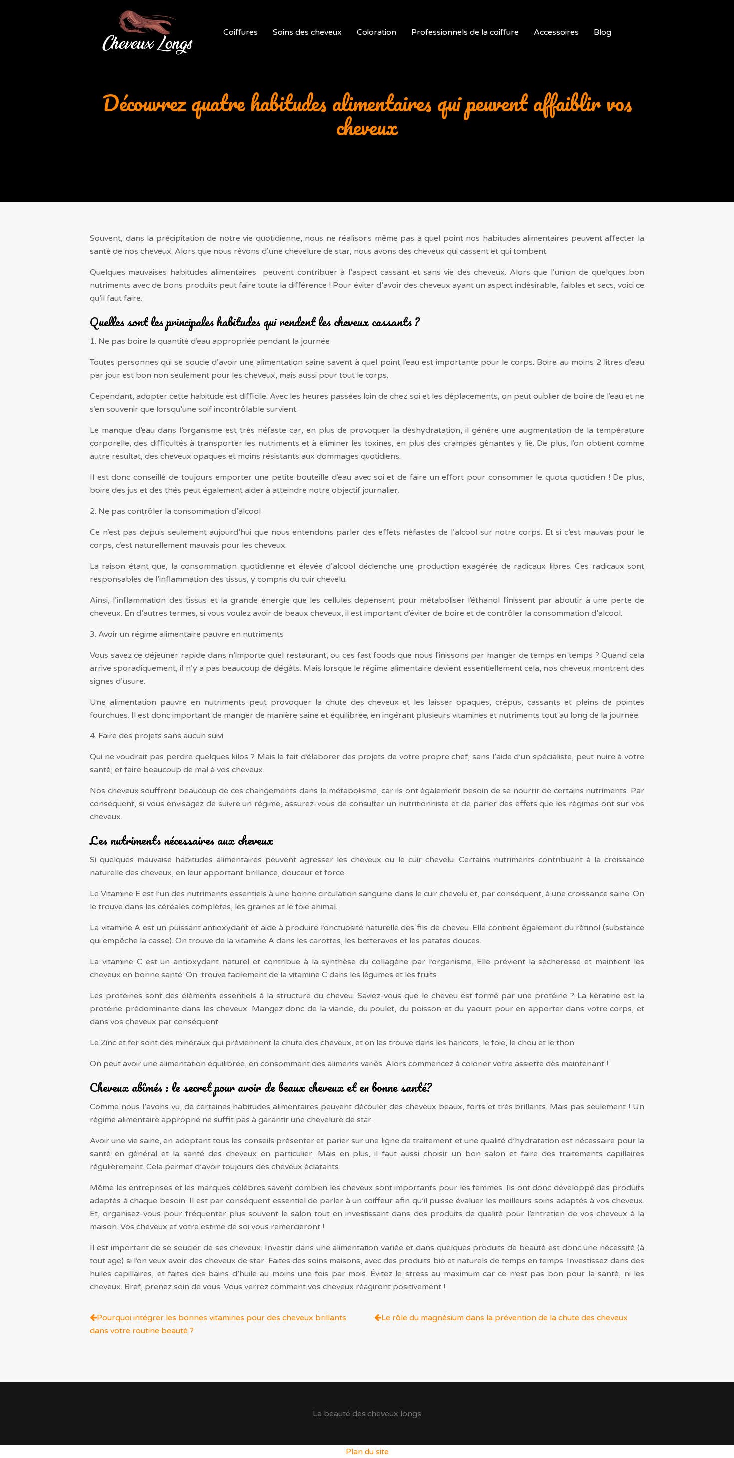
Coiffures (240, 32)
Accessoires (556, 32)
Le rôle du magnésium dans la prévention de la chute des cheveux (504, 1318)
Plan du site (367, 1452)
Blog (602, 32)
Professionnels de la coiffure (465, 32)
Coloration (376, 32)
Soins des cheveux (307, 32)
